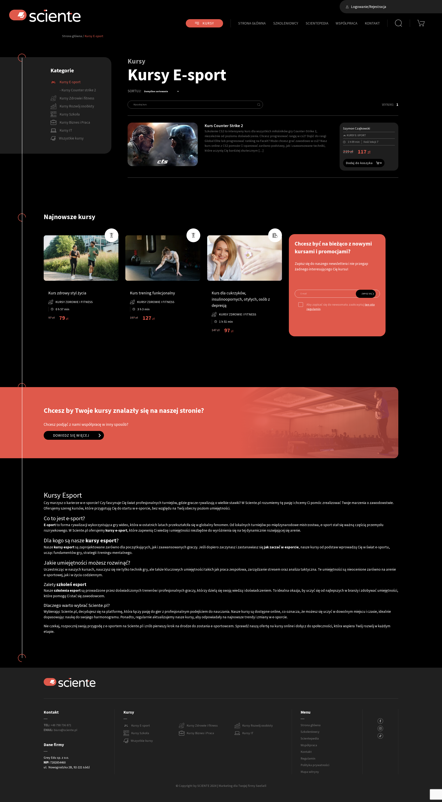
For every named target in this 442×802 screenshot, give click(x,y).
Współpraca (346, 23)
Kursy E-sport (140, 725)
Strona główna (252, 23)
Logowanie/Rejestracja (368, 6)
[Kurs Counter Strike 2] (163, 144)
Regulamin (308, 758)
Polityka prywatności (315, 765)
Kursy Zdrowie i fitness (202, 725)
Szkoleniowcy (285, 23)
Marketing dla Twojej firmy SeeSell (242, 786)
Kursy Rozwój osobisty (257, 725)
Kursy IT (247, 733)
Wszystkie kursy (142, 741)
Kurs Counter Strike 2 (224, 125)
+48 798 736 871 (60, 725)
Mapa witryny (310, 772)
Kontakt (372, 23)
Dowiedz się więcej (71, 435)
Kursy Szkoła (140, 733)
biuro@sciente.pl (65, 730)
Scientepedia (317, 23)
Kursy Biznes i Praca (200, 733)
